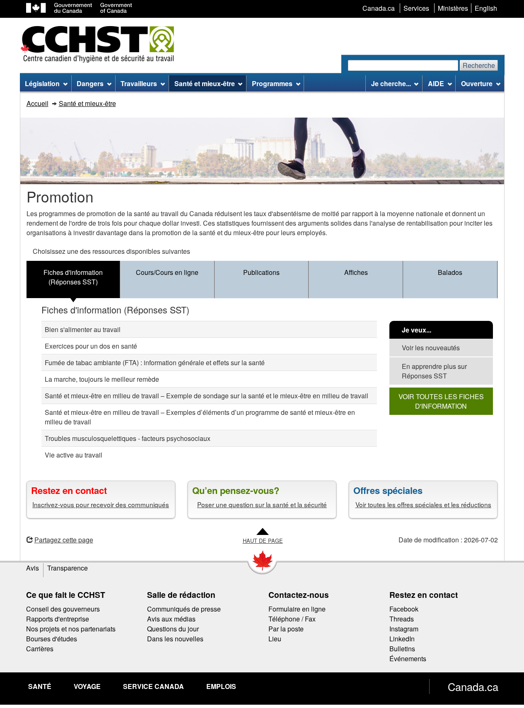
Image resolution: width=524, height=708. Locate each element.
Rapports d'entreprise (57, 619)
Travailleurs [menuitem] (139, 83)
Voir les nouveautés (431, 347)
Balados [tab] (450, 272)
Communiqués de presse (184, 609)
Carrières (39, 648)
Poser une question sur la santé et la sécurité (262, 504)
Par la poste (286, 628)
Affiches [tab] (356, 272)
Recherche (479, 65)
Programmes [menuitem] (272, 83)
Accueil (37, 103)
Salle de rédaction (181, 594)
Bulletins (402, 648)
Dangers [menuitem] (90, 83)
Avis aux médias (171, 619)
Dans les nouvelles (175, 638)
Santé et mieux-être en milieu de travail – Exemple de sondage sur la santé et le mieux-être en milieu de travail (206, 395)
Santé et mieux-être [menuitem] (204, 83)
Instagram (403, 628)
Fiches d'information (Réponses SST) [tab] (73, 277)
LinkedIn (402, 638)
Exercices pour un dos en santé (91, 346)
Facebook (403, 609)
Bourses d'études (51, 638)
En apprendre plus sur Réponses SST (434, 370)
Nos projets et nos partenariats (71, 628)
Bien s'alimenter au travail (83, 329)
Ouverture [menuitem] (477, 83)
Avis (32, 568)
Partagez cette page (63, 539)
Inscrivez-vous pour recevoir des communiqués (100, 504)
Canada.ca (473, 686)
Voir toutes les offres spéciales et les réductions (423, 504)
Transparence (67, 568)
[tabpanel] (262, 383)
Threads (401, 619)
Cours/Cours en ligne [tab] (167, 272)
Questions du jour (173, 628)
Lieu (274, 638)
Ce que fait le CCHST (65, 594)
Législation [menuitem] (42, 83)
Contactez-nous (298, 594)
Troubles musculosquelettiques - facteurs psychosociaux (127, 438)
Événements (407, 658)
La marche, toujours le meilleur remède (102, 379)
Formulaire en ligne (297, 609)
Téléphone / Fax (292, 619)
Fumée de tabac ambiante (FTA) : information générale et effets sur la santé (155, 362)
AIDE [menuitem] (436, 83)
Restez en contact (423, 594)
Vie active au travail (73, 455)
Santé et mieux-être (87, 103)
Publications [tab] (261, 272)
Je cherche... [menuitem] (391, 83)
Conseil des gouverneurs (63, 609)
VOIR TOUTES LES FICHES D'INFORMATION (441, 401)
